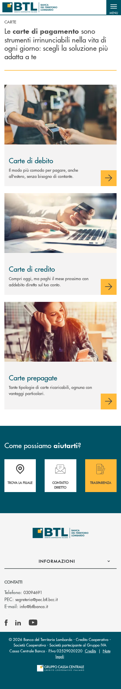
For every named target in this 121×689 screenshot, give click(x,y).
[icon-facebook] (6, 623)
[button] (113, 7)
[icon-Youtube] (33, 623)
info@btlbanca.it (34, 606)
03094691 (32, 592)
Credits (90, 651)
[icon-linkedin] (18, 623)
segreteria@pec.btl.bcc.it (36, 599)
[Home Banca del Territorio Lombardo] (30, 7)
